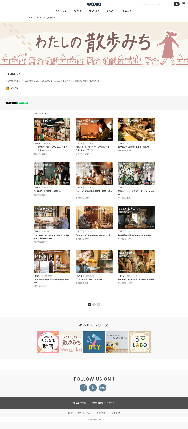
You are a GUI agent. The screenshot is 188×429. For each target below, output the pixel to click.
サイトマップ (110, 403)
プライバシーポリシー (85, 413)
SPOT (110, 11)
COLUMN (61, 11)
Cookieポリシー (102, 413)
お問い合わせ (116, 413)
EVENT (77, 11)
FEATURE (94, 11)
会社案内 (70, 413)
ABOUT (127, 11)
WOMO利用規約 (97, 403)
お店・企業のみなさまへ (80, 403)
